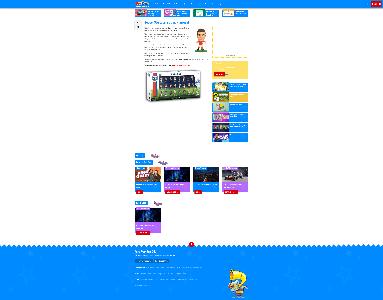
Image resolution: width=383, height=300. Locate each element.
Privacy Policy (164, 280)
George (159, 274)
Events (207, 4)
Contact (214, 4)
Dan (164, 274)
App (220, 4)
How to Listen (151, 274)
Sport (152, 268)
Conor (172, 274)
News (147, 268)
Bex (168, 274)
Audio (157, 268)
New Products (197, 268)
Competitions (170, 268)
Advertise (151, 280)
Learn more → (172, 192)
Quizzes (186, 4)
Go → (140, 192)
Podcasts (177, 4)
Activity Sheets (180, 268)
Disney (146, 50)
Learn (200, 4)
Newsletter (163, 261)
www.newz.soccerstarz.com (181, 65)
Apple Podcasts (145, 261)
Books (193, 4)
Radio (157, 4)
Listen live (219, 74)
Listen (376, 4)
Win (164, 4)
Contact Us (143, 280)
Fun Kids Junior (180, 274)
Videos (169, 4)
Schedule (143, 274)
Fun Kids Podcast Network (179, 280)
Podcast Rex (193, 280)
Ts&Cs (157, 280)
